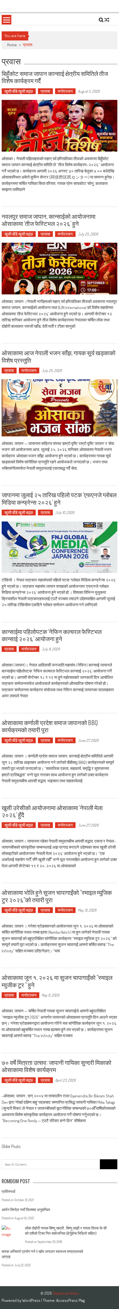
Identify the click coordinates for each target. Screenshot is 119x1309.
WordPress (31, 1300)
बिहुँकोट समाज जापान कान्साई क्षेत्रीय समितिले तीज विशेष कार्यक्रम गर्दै (55, 77)
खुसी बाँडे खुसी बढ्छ (18, 91)
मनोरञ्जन (65, 91)
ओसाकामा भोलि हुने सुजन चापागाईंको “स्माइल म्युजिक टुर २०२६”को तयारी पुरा (57, 896)
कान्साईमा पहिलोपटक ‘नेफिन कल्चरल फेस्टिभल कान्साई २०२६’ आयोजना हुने (52, 635)
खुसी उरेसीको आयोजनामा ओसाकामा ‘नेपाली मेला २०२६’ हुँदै (52, 811)
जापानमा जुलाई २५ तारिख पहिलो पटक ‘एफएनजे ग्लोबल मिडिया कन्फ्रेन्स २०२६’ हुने (59, 498)
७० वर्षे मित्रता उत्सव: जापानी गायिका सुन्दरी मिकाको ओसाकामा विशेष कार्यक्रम (56, 1066)
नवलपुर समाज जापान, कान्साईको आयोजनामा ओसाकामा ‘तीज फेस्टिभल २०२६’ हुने (48, 220)
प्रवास (45, 91)
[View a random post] (106, 20)
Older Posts (11, 1147)
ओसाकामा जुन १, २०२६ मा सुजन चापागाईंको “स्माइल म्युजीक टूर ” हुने (57, 981)
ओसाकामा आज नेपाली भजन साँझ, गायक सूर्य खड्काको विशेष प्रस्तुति (58, 356)
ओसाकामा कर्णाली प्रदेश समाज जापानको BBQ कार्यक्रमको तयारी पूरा (50, 726)
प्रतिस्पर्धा (8, 1191)
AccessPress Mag (70, 1300)
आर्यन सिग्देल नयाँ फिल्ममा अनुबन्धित (26, 1209)
